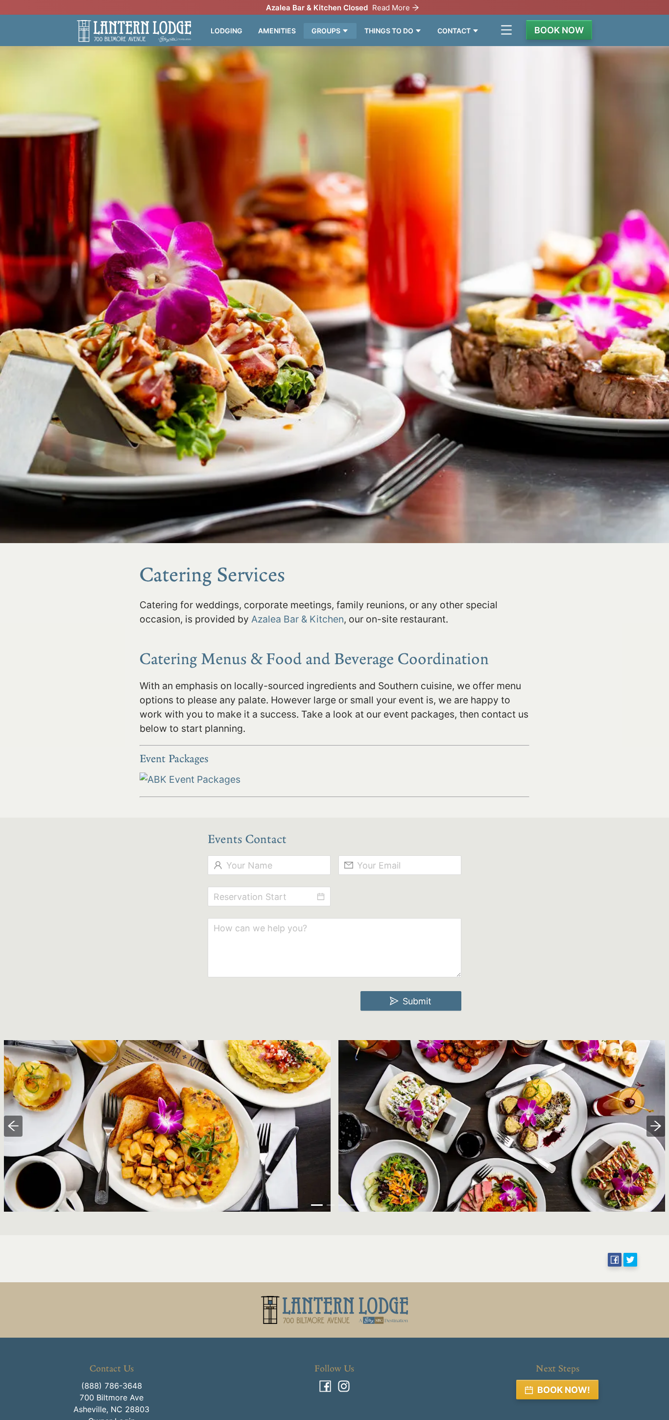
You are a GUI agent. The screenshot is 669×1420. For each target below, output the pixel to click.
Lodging (226, 30)
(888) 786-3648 (111, 1386)
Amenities (277, 30)
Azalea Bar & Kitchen (297, 619)
